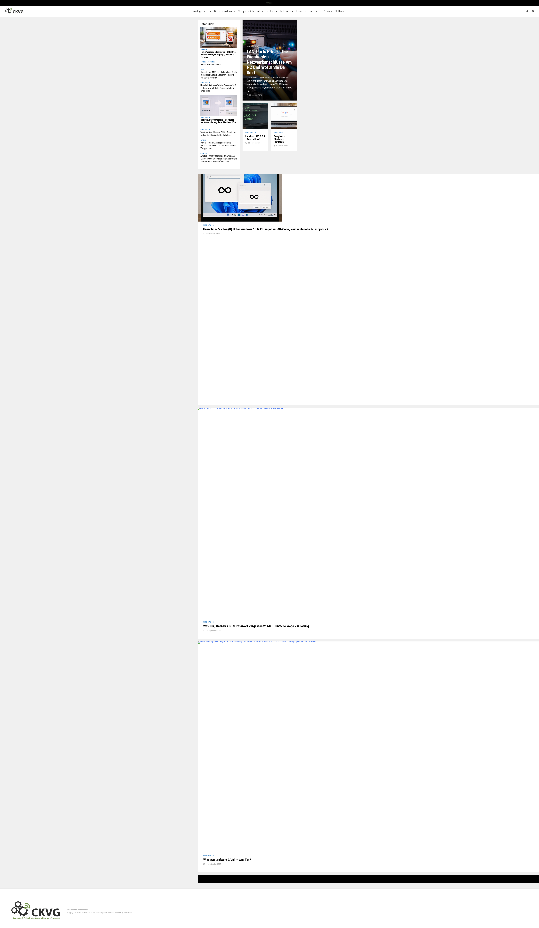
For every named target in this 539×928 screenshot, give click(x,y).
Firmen (300, 11)
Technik (270, 11)
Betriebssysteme (223, 11)
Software (340, 11)
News (327, 11)
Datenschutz (83, 910)
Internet (314, 11)
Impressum (72, 910)
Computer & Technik (249, 11)
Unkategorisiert (200, 11)
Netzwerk (285, 11)
